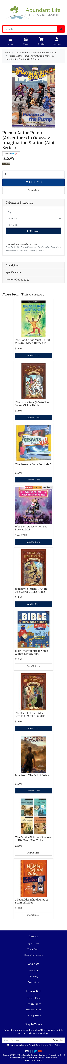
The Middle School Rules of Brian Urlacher (31, 901)
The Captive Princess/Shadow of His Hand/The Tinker (33, 839)
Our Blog (33, 976)
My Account (33, 943)
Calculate (34, 231)
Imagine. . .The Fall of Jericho (32, 775)
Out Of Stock (33, 666)
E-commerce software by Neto (45, 1057)
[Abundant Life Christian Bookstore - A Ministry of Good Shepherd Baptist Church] (33, 12)
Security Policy (33, 1015)
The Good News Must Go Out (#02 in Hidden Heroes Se (32, 342)
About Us (33, 970)
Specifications (13, 272)
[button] (33, 190)
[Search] (61, 29)
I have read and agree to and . (34, 1045)
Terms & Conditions (37, 1045)
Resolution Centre (33, 954)
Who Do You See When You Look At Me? (31, 528)
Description (12, 265)
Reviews (10, 279)
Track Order (33, 949)
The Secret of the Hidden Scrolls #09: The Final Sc (30, 715)
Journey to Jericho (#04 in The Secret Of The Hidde (31, 590)
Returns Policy (33, 1009)
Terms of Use (33, 998)
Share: (7, 153)
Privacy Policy (34, 1003)
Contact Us (33, 982)
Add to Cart (35, 182)
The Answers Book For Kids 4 (33, 464)
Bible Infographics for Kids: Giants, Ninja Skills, (31, 652)
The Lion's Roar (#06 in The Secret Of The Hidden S (32, 404)
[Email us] (27, 1051)
